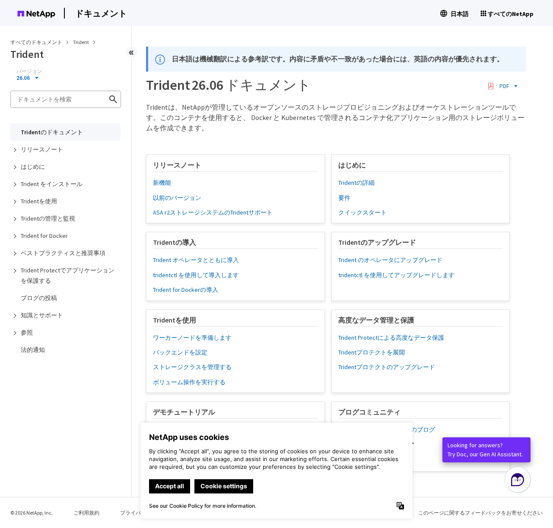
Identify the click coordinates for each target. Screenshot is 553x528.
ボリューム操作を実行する (189, 382)
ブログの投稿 (39, 298)
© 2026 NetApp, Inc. (31, 512)
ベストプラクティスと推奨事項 (63, 253)
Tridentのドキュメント (52, 132)
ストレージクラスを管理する (192, 367)
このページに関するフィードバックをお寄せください (480, 512)
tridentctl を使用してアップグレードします (396, 275)
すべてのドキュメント (36, 42)
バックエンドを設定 (180, 352)
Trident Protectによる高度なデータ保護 (391, 337)
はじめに (33, 167)
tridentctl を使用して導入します (196, 275)
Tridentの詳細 (356, 183)
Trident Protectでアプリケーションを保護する (67, 275)
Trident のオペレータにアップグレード (390, 260)
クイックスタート (362, 212)
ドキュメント (101, 13)
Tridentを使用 (39, 201)
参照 (27, 332)
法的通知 (33, 350)
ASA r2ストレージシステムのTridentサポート (213, 212)
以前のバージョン (177, 198)
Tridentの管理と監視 (48, 218)
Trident (81, 42)
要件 (344, 198)
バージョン (29, 71)
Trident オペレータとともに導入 (196, 260)
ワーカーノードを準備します (192, 337)
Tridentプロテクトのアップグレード (386, 367)
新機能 (162, 183)
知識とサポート (42, 315)
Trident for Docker (44, 236)
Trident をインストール (52, 184)
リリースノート (42, 149)
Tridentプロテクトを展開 (371, 352)
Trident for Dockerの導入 (185, 290)
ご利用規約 (86, 512)
